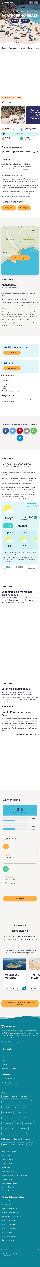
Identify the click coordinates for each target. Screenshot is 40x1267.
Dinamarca (6, 1102)
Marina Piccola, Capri (8, 1205)
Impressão (4, 1253)
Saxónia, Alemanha (7, 1187)
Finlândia (6, 1107)
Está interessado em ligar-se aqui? (26, 734)
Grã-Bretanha (8, 11)
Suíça (23, 1134)
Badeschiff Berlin (6, 1232)
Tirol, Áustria (5, 1155)
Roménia (6, 1134)
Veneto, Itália (5, 1167)
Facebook (11, 1042)
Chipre (30, 1144)
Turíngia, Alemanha (7, 1191)
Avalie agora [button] (24, 208)
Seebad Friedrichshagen (9, 1209)
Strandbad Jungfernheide (9, 1212)
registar (13, 352)
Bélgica (14, 1097)
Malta (17, 1123)
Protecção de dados (16, 1253)
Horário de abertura (26, 48)
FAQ (3, 1061)
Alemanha (17, 1102)
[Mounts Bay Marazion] (14, 964)
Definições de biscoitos (8, 1069)
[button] (31, 2)
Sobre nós (4, 1057)
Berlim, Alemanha (7, 1179)
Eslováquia (6, 1139)
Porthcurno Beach (7, 1201)
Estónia (27, 1102)
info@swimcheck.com (8, 1078)
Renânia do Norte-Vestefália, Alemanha (14, 1175)
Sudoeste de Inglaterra (21, 11)
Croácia (5, 1118)
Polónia (14, 1128)
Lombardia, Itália (6, 1163)
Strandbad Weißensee (8, 1228)
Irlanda (19, 1112)
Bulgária (24, 1097)
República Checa (8, 1144)
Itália (27, 1112)
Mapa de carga (20, 258)
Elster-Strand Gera (7, 1240)
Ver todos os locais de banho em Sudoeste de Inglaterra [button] (20, 1003)
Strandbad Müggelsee (8, 1220)
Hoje (8, 525)
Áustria (5, 1128)
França (15, 1107)
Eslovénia (17, 1139)
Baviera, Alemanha (7, 1171)
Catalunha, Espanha (7, 1159)
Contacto (4, 1065)
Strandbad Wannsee (8, 1224)
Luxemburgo (7, 1123)
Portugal (24, 1128)
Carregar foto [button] (8, 208)
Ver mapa (25, 21)
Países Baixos (28, 1123)
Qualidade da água (7, 401)
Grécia (24, 1107)
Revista (3, 1053)
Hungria (20, 1144)
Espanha (27, 1139)
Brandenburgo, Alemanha (9, 1183)
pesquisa (13, 319)
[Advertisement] (20, 73)
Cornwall (34, 11)
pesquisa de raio (24, 319)
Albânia (5, 1097)
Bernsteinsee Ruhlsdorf (8, 1236)
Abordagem (13, 48)
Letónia (14, 1118)
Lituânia (24, 1118)
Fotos (4, 48)
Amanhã (22, 525)
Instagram (19, 1042)
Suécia (15, 1134)
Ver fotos (15, 21)
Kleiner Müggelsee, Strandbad (11, 1216)
